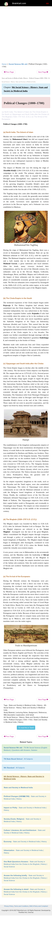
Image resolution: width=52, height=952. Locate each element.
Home (4, 64)
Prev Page (9, 72)
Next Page (42, 72)
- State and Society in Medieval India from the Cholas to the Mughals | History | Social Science (25, 864)
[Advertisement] (26, 36)
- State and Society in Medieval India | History (25, 841)
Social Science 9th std (18, 64)
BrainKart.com (19, 3)
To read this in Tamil (26, 728)
